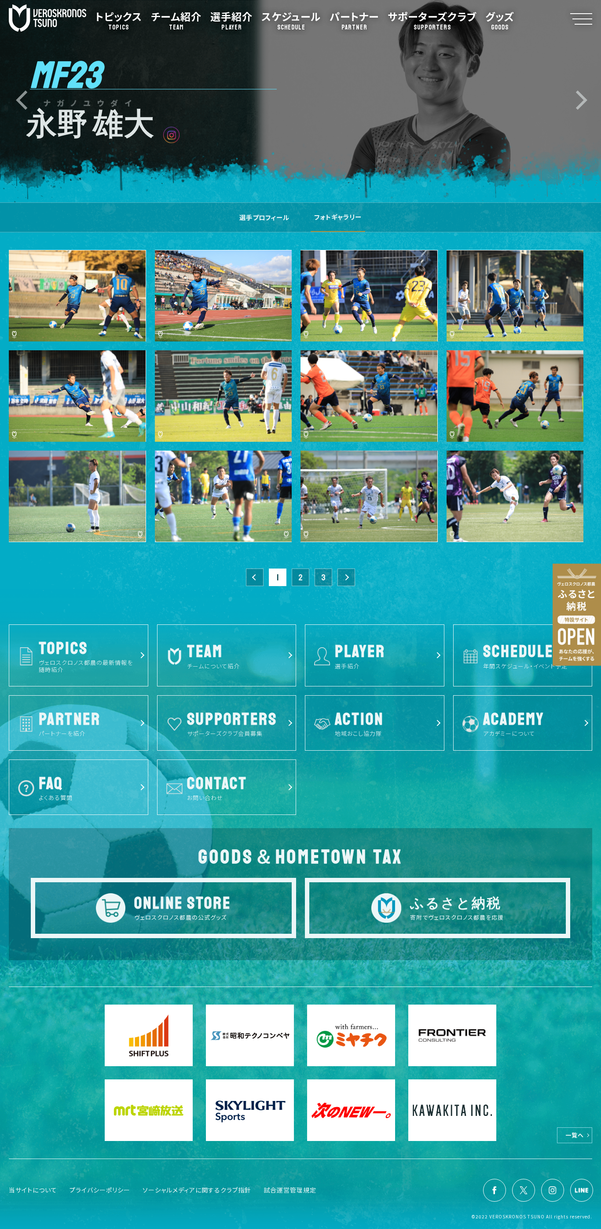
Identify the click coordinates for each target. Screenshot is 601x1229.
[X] (523, 1190)
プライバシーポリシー (100, 1189)
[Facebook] (494, 1190)
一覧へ (574, 1135)
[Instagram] (552, 1190)
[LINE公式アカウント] (581, 1190)
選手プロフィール (264, 217)
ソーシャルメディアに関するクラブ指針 (197, 1189)
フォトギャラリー (338, 216)
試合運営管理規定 (290, 1189)
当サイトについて (33, 1189)
